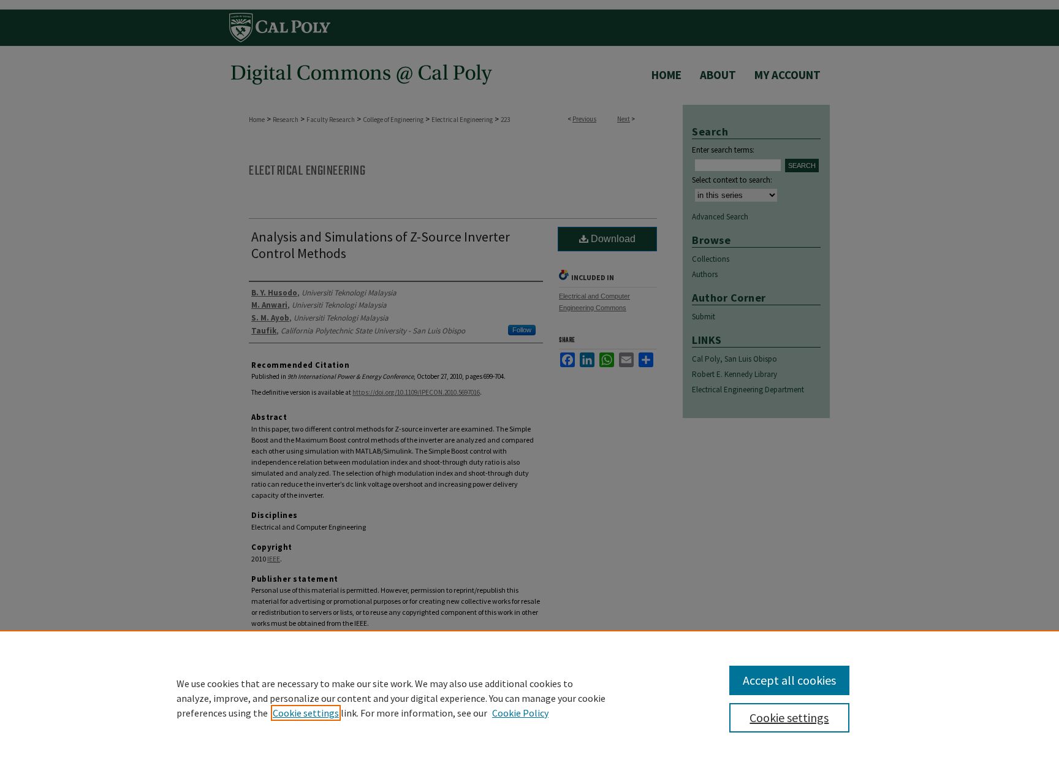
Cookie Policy (520, 713)
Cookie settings (306, 713)
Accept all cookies (789, 680)
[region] (529, 697)
